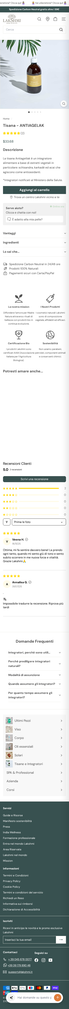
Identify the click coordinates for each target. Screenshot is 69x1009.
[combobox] (34, 30)
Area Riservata (12, 849)
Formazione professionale (19, 838)
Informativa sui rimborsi (18, 904)
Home (6, 118)
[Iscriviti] (61, 940)
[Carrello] (55, 19)
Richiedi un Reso (13, 898)
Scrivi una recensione (34, 479)
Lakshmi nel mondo (15, 855)
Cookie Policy (11, 887)
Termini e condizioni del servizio (23, 892)
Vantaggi (9, 233)
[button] (12, 133)
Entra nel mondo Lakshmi (18, 844)
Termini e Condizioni (15, 875)
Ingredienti (11, 242)
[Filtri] (6, 522)
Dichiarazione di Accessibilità (21, 909)
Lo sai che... (11, 252)
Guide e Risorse (13, 815)
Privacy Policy (11, 881)
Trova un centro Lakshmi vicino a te (36, 197)
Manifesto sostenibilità (17, 821)
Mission (8, 861)
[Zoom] (64, 103)
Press (6, 826)
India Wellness (12, 832)
